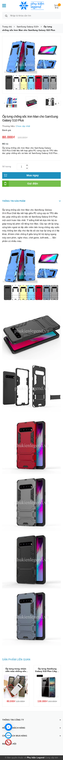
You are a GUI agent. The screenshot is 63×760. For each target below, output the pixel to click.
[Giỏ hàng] (56, 6)
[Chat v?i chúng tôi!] (8, 727)
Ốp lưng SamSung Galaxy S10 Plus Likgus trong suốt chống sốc (47, 671)
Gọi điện (32, 183)
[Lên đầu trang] (57, 745)
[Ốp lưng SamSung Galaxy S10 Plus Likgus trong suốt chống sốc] (47, 686)
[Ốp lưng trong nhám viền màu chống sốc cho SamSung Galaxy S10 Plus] (16, 686)
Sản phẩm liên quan (16, 659)
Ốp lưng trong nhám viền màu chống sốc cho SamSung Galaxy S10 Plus (16, 672)
